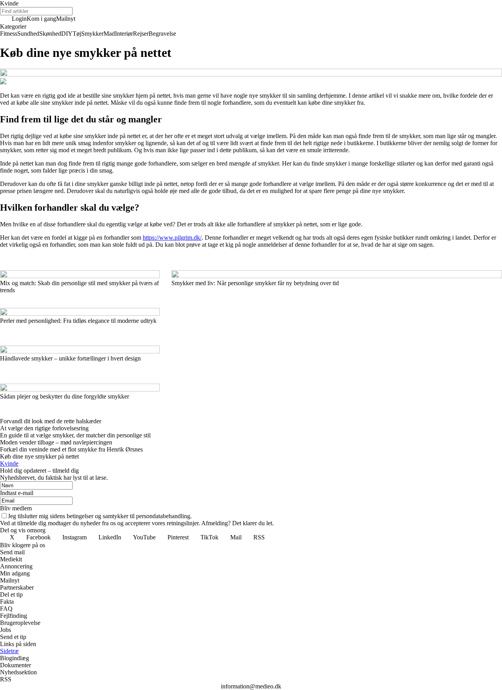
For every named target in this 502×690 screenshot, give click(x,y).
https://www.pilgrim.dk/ (172, 237)
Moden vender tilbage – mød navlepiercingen (56, 442)
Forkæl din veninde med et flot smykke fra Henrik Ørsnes (71, 449)
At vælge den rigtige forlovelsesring (44, 428)
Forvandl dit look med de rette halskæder (50, 421)
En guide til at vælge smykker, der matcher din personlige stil (75, 435)
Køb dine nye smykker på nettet (39, 456)
